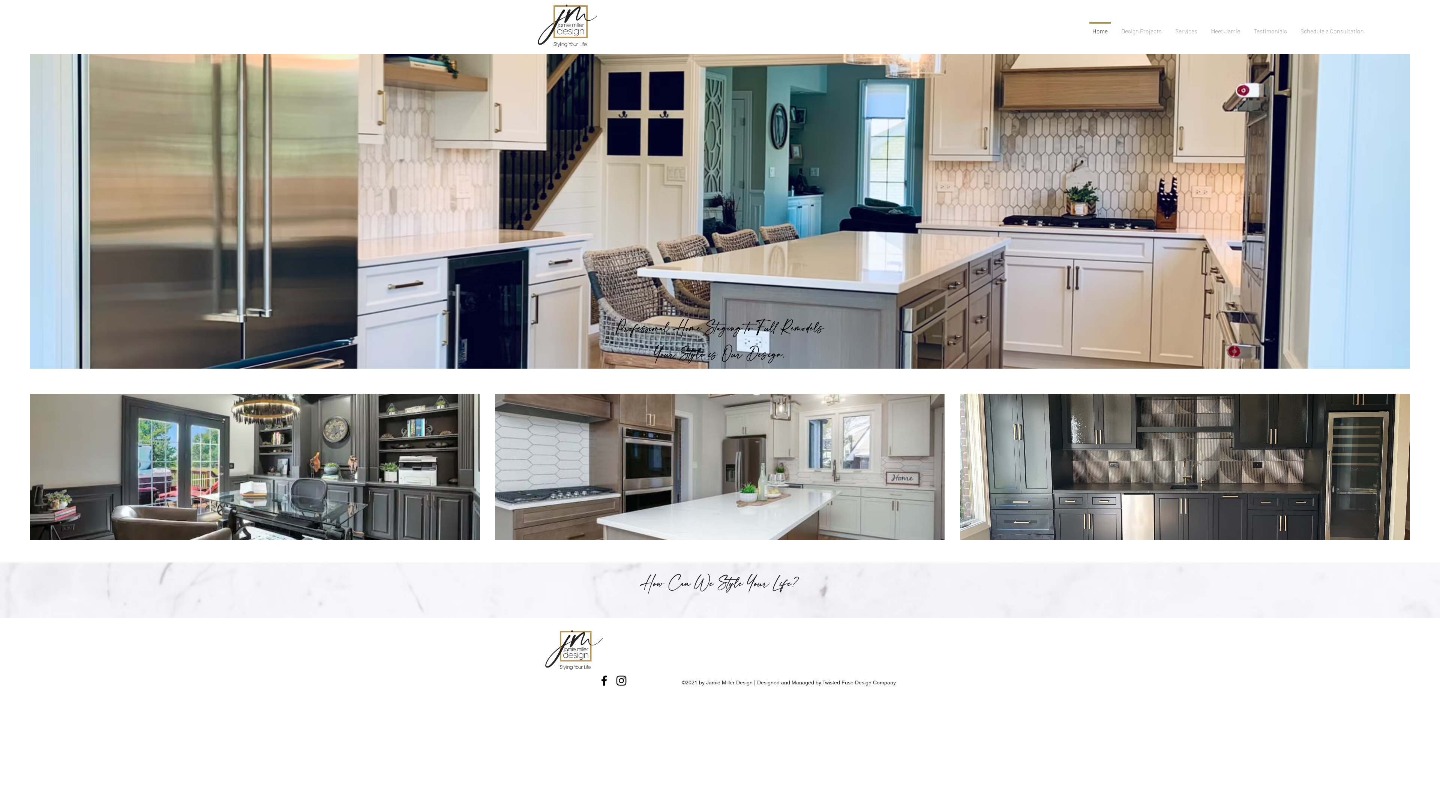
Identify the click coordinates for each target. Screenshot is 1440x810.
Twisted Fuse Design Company (859, 683)
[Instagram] (621, 680)
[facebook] (604, 680)
